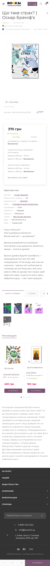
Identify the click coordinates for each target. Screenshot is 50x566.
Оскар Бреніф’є (21, 195)
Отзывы (32, 293)
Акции (5, 478)
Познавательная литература (25, 204)
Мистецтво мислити (22, 217)
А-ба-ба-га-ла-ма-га (34, 375)
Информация (9, 498)
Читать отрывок (13, 293)
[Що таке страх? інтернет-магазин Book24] (25, 65)
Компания (7, 491)
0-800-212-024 (25, 525)
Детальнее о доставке (17, 177)
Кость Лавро (31, 372)
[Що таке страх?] (7, 308)
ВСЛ (5, 377)
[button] (21, 397)
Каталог (7, 471)
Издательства (10, 484)
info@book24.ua (27, 530)
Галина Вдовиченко (11, 374)
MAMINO (24, 201)
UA (34, 4)
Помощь (7, 504)
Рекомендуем (9, 335)
